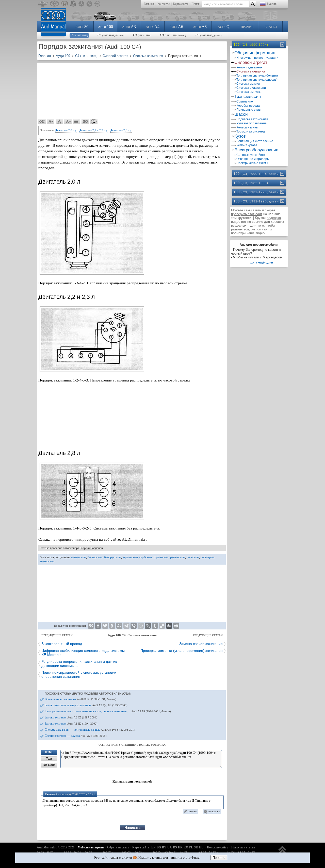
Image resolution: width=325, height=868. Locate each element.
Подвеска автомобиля (252, 119)
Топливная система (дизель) (257, 79)
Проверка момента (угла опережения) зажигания (181, 651)
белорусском (112, 557)
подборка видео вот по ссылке (256, 220)
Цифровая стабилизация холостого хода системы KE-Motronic (83, 653)
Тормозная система (250, 131)
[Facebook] (98, 626)
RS (175, 847)
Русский (272, 4)
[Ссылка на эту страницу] (85, 121)
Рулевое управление (251, 123)
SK (196, 847)
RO (186, 847)
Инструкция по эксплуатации (257, 58)
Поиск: (195, 4)
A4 (152, 26)
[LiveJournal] (148, 626)
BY (164, 847)
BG (159, 847)
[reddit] (176, 626)
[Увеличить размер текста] (68, 121)
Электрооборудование (256, 150)
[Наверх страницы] (282, 852)
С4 (79, 35)
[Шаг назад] (42, 121)
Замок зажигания (71, 717)
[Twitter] (105, 626)
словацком (208, 557)
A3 (129, 26)
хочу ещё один (261, 262)
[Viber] (134, 626)
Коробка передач (248, 105)
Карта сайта (180, 4)
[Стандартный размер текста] (59, 121)
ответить (192, 811)
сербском (145, 557)
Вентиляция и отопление (254, 141)
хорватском (161, 557)
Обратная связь (118, 847)
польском (193, 557)
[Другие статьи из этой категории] (76, 121)
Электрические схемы (252, 163)
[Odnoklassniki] (112, 626)
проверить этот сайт (246, 214)
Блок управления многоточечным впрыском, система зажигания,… (108, 711)
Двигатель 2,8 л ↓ (121, 130)
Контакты (163, 4)
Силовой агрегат (250, 62)
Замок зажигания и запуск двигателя (86, 705)
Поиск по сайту (217, 847)
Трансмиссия (247, 96)
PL (191, 847)
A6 (176, 26)
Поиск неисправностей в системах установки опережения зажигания (78, 674)
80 (81, 26)
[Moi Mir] (119, 626)
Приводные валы (248, 109)
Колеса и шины (247, 127)
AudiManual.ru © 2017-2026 (55, 847)
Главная (149, 4)
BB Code (49, 765)
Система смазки (248, 83)
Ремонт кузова (246, 145)
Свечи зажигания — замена (76, 736)
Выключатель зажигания (80, 699)
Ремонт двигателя (249, 67)
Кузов (240, 136)
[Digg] (169, 626)
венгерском (47, 561)
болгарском (95, 557)
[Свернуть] (281, 44)
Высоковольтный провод (61, 644)
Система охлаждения (252, 88)
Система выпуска (249, 92)
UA (169, 847)
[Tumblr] (155, 626)
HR (180, 847)
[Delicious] (162, 626)
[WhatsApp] (141, 626)
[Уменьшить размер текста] (51, 121)
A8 (200, 26)
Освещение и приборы (252, 159)
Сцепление (244, 101)
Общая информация (254, 52)
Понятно (219, 858)
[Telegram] (126, 626)
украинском (130, 557)
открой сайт (260, 229)
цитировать (214, 811)
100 (105, 26)
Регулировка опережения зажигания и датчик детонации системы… (79, 663)
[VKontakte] (91, 626)
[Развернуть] (281, 174)
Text (49, 758)
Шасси (241, 114)
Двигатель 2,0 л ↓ (65, 130)
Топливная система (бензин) (257, 75)
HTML (49, 752)
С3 (141, 35)
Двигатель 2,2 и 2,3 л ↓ (93, 130)
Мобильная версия (91, 847)
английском (78, 557)
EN (153, 847)
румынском (177, 557)
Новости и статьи (243, 847)
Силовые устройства (251, 155)
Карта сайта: (141, 847)
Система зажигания (250, 71)
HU (201, 847)
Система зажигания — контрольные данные (90, 729)
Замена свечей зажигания (201, 644)
